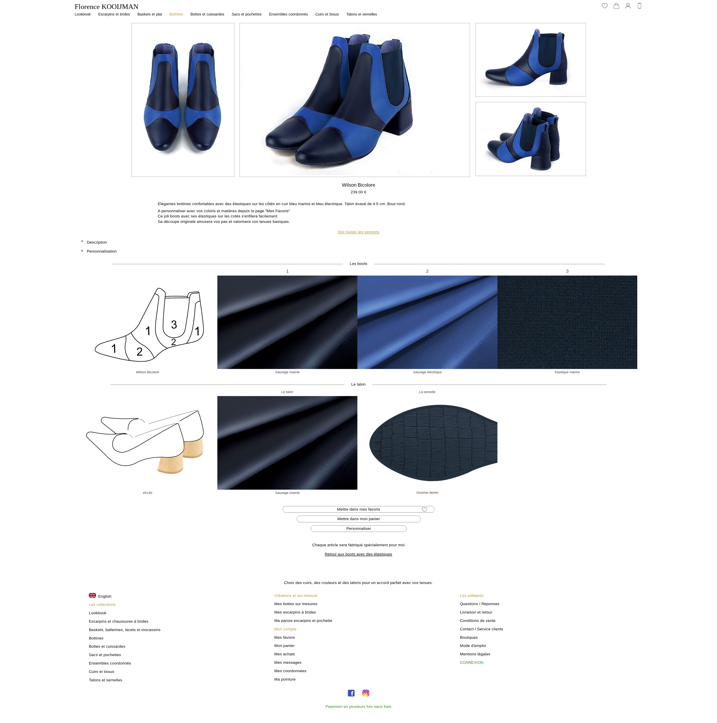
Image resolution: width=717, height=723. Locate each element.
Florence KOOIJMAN (106, 6)
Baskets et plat (149, 14)
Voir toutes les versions (358, 232)
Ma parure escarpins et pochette (303, 620)
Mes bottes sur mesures (295, 604)
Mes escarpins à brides (295, 612)
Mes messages (288, 662)
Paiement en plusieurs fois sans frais (358, 706)
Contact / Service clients (481, 629)
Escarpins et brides (114, 14)
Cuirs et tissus (327, 14)
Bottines (176, 14)
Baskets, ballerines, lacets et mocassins (125, 630)
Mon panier (284, 645)
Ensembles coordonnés (288, 14)
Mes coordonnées (290, 671)
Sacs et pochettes (247, 14)
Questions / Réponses (479, 604)
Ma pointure (285, 679)
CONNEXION (471, 662)
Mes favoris (284, 637)
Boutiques (469, 637)
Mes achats (284, 654)
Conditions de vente (478, 620)
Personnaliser (358, 528)
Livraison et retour (476, 612)
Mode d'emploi (473, 645)
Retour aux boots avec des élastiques (358, 554)
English (103, 596)
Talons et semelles (361, 14)
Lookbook (83, 14)
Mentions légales (475, 654)
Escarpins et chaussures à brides (118, 621)
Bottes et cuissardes (207, 14)
